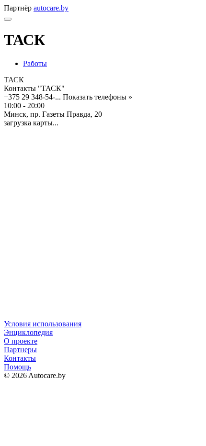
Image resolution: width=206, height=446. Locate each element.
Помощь (17, 367)
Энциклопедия (28, 332)
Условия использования (42, 324)
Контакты (20, 358)
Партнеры (20, 350)
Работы (35, 63)
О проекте (20, 341)
